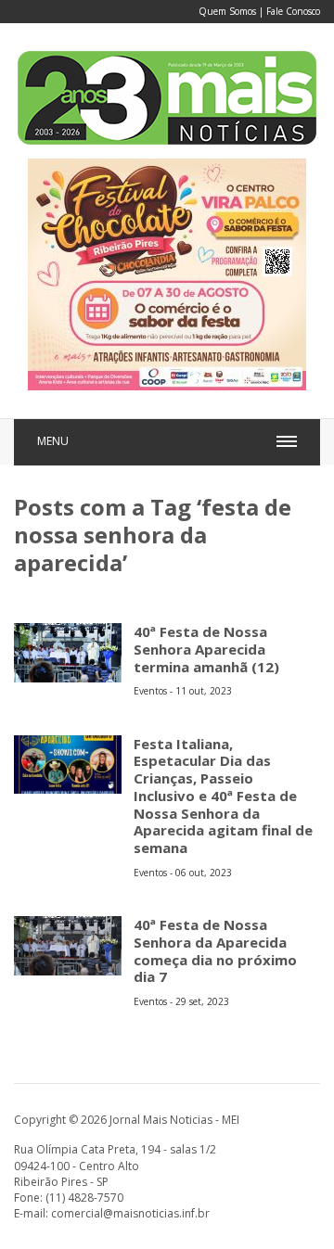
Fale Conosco (293, 11)
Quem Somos (227, 11)
